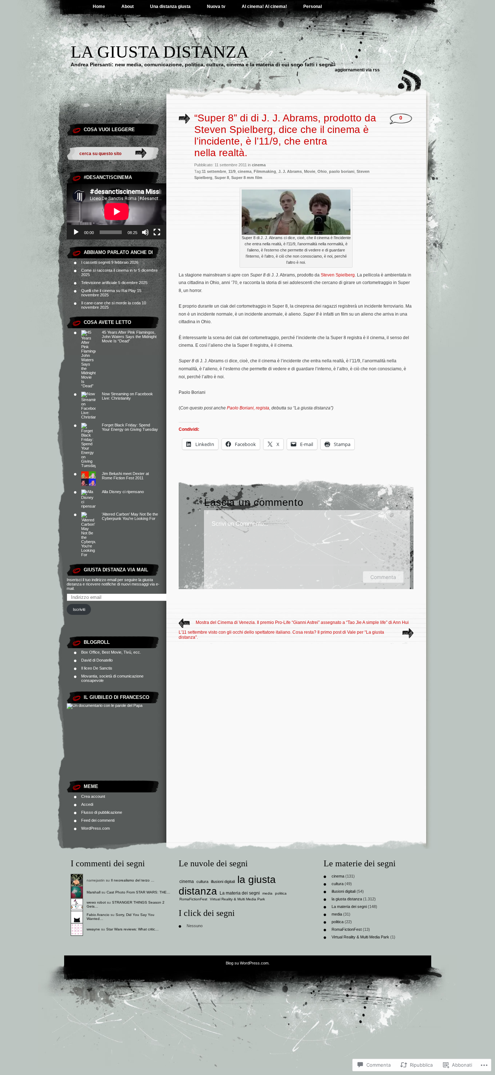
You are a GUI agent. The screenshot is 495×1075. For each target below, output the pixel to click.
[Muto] (145, 232)
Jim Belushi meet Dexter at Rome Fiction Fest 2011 (125, 475)
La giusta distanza (160, 51)
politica (281, 893)
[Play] (76, 232)
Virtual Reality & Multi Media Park (237, 899)
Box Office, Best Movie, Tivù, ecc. (111, 652)
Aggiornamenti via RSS (357, 69)
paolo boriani (341, 171)
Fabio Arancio (98, 915)
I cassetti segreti (95, 262)
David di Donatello (97, 660)
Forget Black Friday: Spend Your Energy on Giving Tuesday (130, 427)
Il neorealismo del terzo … (132, 880)
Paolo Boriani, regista (248, 408)
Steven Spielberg (338, 275)
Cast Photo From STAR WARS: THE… (138, 892)
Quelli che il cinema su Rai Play (108, 290)
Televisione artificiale (99, 282)
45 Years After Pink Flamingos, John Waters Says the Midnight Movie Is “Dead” (129, 336)
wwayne (93, 929)
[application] (116, 211)
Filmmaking (265, 171)
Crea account (93, 796)
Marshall (93, 892)
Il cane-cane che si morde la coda (111, 303)
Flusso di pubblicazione (101, 812)
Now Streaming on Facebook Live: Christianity (127, 396)
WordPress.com (95, 828)
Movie (309, 171)
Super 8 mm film (246, 177)
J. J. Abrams (290, 171)
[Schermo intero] (157, 232)
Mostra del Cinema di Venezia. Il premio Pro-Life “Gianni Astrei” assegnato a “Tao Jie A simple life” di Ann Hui (302, 622)
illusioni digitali (223, 881)
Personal (312, 6)
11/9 (232, 171)
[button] (296, 212)
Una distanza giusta (170, 6)
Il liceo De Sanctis (96, 668)
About (127, 6)
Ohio (322, 171)
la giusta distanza (347, 899)
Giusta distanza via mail (116, 569)
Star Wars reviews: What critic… (132, 929)
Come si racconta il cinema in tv (109, 270)
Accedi (87, 804)
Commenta (383, 577)
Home (99, 6)
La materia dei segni (240, 893)
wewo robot (96, 902)
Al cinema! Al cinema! (264, 6)
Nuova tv (216, 6)
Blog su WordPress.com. (248, 963)
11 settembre (214, 171)
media (267, 893)
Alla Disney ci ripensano (123, 491)
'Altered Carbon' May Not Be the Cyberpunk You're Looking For (130, 516)
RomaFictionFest (193, 899)
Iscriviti (79, 609)
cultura (202, 881)
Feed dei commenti (98, 820)
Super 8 (222, 177)
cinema (259, 165)
